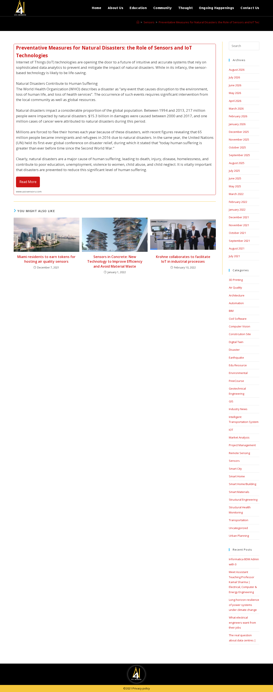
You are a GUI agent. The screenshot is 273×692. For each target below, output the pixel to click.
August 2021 (236, 248)
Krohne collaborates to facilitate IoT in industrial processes (183, 259)
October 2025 (237, 147)
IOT (231, 430)
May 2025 (235, 186)
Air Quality (235, 287)
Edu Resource (238, 365)
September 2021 (239, 241)
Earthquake (236, 357)
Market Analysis (239, 437)
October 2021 (237, 233)
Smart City (235, 469)
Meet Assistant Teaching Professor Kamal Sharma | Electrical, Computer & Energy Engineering (243, 582)
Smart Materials (239, 492)
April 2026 (235, 101)
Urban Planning (239, 536)
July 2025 (234, 171)
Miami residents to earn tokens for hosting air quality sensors (46, 259)
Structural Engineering (243, 499)
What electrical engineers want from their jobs (242, 622)
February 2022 (238, 202)
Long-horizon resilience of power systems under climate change (244, 605)
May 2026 (235, 93)
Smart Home (237, 476)
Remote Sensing (239, 453)
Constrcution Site (240, 334)
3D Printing (236, 280)
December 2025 (239, 132)
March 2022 (236, 194)
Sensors (234, 461)
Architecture (236, 295)
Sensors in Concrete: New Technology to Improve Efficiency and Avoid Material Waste (114, 261)
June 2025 (235, 178)
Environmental (238, 373)
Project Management (242, 445)
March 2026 (236, 108)
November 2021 (239, 225)
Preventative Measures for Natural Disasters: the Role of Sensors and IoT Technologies (215, 22)
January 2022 (237, 209)
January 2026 (237, 124)
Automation (236, 303)
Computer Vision (239, 326)
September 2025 (239, 155)
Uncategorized (238, 528)
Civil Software (238, 319)
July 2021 (234, 256)
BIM (231, 311)
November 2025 (239, 139)
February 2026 (238, 116)
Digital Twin (236, 342)
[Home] (137, 22)
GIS (231, 401)
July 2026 (234, 77)
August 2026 (236, 70)
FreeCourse (236, 381)
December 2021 (239, 217)
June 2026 (235, 85)
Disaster (234, 350)
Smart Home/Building (242, 484)
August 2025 (236, 163)
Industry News (238, 409)
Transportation (238, 520)
